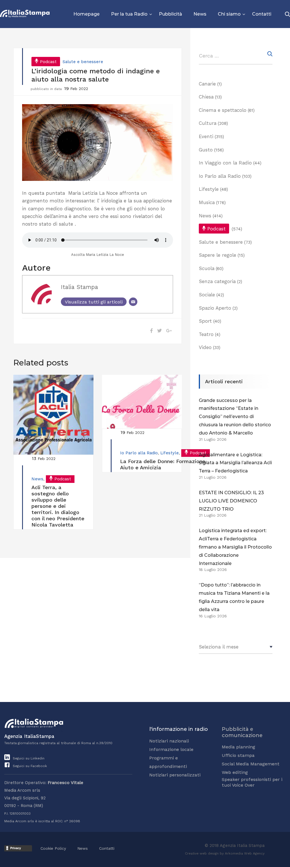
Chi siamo (229, 14)
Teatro (206, 334)
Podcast (48, 61)
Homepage (86, 14)
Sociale (207, 294)
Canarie (207, 84)
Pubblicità (170, 14)
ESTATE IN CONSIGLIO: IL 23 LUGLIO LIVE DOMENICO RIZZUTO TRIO (231, 501)
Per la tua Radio (129, 14)
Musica (207, 202)
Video (205, 347)
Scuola (206, 268)
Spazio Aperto (215, 308)
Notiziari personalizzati (175, 775)
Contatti (261, 14)
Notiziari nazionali (169, 741)
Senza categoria (217, 281)
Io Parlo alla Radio (139, 452)
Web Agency (254, 853)
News (199, 14)
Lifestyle (169, 452)
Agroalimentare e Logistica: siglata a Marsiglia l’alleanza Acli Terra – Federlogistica (235, 463)
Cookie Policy (53, 848)
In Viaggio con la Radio (225, 163)
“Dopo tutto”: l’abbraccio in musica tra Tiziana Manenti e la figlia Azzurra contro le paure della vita (234, 597)
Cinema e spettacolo (222, 110)
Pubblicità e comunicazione (242, 732)
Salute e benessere (83, 61)
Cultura (207, 123)
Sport (205, 321)
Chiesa (206, 97)
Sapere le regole (217, 255)
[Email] (133, 301)
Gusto (206, 150)
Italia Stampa (79, 287)
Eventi (206, 136)
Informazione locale (171, 749)
